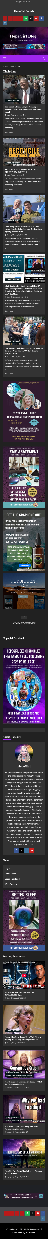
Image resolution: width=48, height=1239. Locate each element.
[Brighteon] (20, 18)
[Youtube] (36, 18)
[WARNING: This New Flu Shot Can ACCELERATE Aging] (24, 975)
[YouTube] (31, 850)
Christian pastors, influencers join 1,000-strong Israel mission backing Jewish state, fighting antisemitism (23, 229)
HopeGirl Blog (23, 36)
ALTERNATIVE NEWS (12, 100)
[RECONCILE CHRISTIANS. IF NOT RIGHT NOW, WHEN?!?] (24, 152)
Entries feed (10, 873)
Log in (7, 868)
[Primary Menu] (5, 58)
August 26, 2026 (20, 1177)
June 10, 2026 (17, 115)
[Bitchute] (10, 18)
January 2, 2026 (18, 235)
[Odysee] (15, 18)
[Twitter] (21, 850)
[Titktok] (31, 18)
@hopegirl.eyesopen (24, 622)
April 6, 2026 (17, 175)
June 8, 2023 (17, 357)
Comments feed (12, 879)
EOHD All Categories (12, 1072)
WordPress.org (12, 884)
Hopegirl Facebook (14, 638)
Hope (8, 115)
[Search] (43, 58)
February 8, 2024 (18, 297)
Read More (9, 132)
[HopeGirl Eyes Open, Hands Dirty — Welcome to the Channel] (24, 1153)
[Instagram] (5, 23)
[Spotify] (25, 18)
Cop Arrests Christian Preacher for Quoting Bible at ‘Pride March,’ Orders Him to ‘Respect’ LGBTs (24, 351)
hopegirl (9, 1087)
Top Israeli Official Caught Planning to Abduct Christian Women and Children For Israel (23, 109)
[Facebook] (41, 18)
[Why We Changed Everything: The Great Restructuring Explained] (24, 1109)
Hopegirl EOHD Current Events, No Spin (18, 1075)
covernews (17, 1232)
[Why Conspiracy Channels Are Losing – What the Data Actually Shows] (24, 1064)
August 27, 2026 (18, 998)
